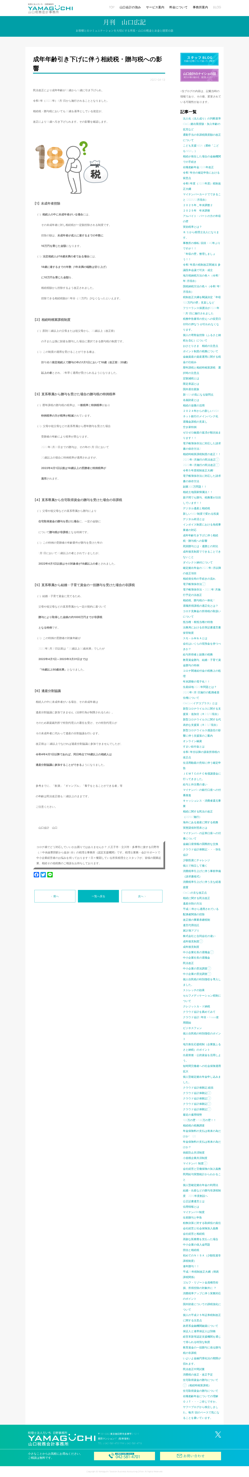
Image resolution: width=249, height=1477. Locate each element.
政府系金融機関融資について (200, 1325)
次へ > (142, 896)
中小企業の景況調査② (197, 968)
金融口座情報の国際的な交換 (200, 844)
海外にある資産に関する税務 (200, 822)
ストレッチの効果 (194, 990)
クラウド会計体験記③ (197, 1098)
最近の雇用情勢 (192, 1114)
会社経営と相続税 (194, 1233)
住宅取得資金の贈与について (200, 1390)
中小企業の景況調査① (197, 974)
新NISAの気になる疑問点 (198, 394)
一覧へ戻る (98, 896)
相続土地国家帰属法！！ (198, 492)
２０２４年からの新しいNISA (201, 410)
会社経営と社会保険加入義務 (200, 1228)
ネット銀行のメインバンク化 (200, 416)
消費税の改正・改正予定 (198, 1374)
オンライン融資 (192, 741)
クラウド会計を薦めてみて (199, 1011)
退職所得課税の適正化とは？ (200, 605)
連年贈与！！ (191, 1266)
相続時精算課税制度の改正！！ (202, 454)
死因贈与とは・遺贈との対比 (200, 546)
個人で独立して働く (195, 865)
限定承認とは (191, 383)
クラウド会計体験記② (197, 1103)
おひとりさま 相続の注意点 (200, 346)
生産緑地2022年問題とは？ (200, 687)
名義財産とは (191, 400)
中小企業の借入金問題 (196, 1244)
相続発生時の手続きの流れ (199, 578)
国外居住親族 (191, 389)
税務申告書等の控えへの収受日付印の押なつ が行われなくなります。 (202, 324)
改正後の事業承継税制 (196, 919)
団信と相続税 (191, 1250)
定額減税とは (191, 378)
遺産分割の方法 (192, 903)
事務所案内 (200, 7)
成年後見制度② (193, 941)
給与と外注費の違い (195, 784)
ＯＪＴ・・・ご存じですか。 (200, 1401)
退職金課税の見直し (195, 421)
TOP (112, 7)
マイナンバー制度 (194, 1212)
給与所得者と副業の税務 (198, 654)
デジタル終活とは (194, 519)
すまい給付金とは (194, 746)
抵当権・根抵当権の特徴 (198, 622)
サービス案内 (155, 7)
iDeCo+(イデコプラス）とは (200, 703)
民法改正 (188, 963)
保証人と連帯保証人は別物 (199, 1331)
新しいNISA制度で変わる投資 (201, 513)
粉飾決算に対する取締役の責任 (202, 1223)
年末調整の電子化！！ (196, 681)
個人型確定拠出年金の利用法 (200, 1185)
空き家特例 (189, 427)
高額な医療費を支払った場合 (200, 1239)
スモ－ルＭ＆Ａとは (195, 638)
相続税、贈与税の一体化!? (199, 600)
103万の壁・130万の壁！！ (199, 1120)
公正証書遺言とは (194, 1201)
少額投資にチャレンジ (196, 860)
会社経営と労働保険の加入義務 (202, 1168)
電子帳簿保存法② (194, 584)
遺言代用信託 (191, 925)
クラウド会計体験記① (197, 1109)
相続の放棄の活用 (194, 405)
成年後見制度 (191, 946)
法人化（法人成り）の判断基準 (202, 118)
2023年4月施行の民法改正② (201, 459)
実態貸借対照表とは (195, 827)
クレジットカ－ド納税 (196, 1006)
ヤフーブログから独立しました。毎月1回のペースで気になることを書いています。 (201, 1412)
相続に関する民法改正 (196, 898)
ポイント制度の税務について (200, 351)
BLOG (217, 7)
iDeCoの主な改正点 (195, 892)
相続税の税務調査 (194, 1125)
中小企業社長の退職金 (196, 957)
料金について (178, 7)
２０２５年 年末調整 (196, 210)
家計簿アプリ (191, 930)
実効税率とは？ (192, 226)
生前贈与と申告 (192, 1217)
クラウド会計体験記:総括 (198, 1087)
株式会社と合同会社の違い (199, 936)
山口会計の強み (130, 7)
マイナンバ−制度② (195, 1163)
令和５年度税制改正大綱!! (198, 470)
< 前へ (55, 896)
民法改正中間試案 (194, 1369)
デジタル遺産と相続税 (196, 508)
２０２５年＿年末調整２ (198, 205)
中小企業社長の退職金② (198, 952)
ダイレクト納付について (198, 562)
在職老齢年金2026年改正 (198, 167)
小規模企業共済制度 (195, 1158)
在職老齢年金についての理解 (200, 1396)
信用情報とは (191, 1206)
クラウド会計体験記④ (197, 1093)
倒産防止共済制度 (194, 1152)
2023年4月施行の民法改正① (201, 465)
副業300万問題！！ (195, 486)
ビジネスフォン (192, 1028)
